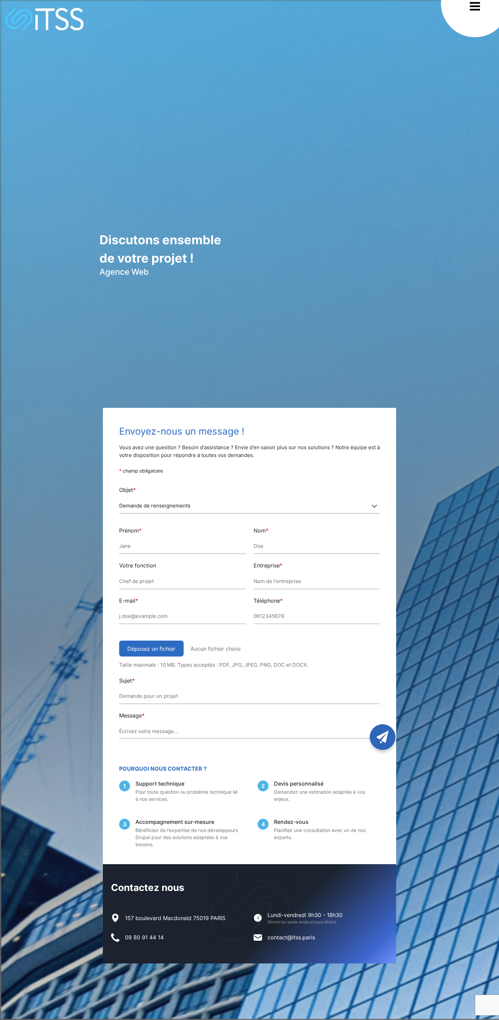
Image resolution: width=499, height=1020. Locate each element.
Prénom (129, 530)
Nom (260, 530)
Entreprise (267, 565)
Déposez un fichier (151, 648)
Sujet (125, 680)
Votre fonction (137, 565)
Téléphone (267, 600)
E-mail (127, 600)
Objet (126, 489)
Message (130, 715)
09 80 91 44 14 (144, 937)
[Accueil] (42, 19)
